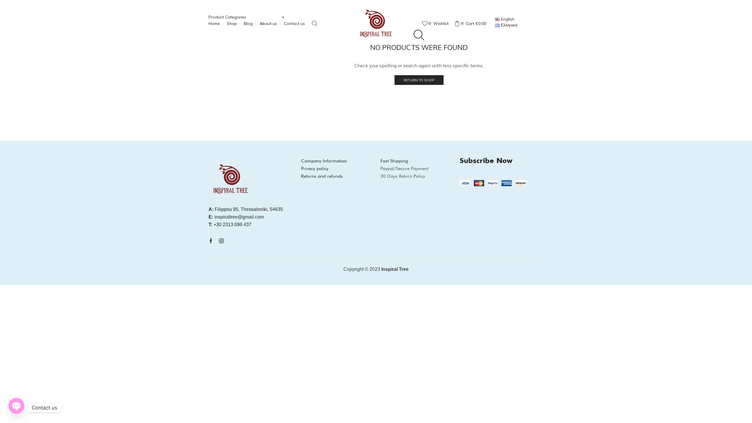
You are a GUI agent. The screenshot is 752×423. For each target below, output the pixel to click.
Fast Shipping (394, 161)
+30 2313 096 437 (230, 224)
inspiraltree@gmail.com (236, 216)
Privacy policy (314, 168)
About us (268, 23)
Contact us (294, 23)
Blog (248, 23)
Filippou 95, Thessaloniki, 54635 (246, 209)
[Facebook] (211, 241)
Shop (232, 23)
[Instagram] (221, 241)
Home (214, 23)
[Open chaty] (16, 407)
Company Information (324, 161)
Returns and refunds (322, 176)
